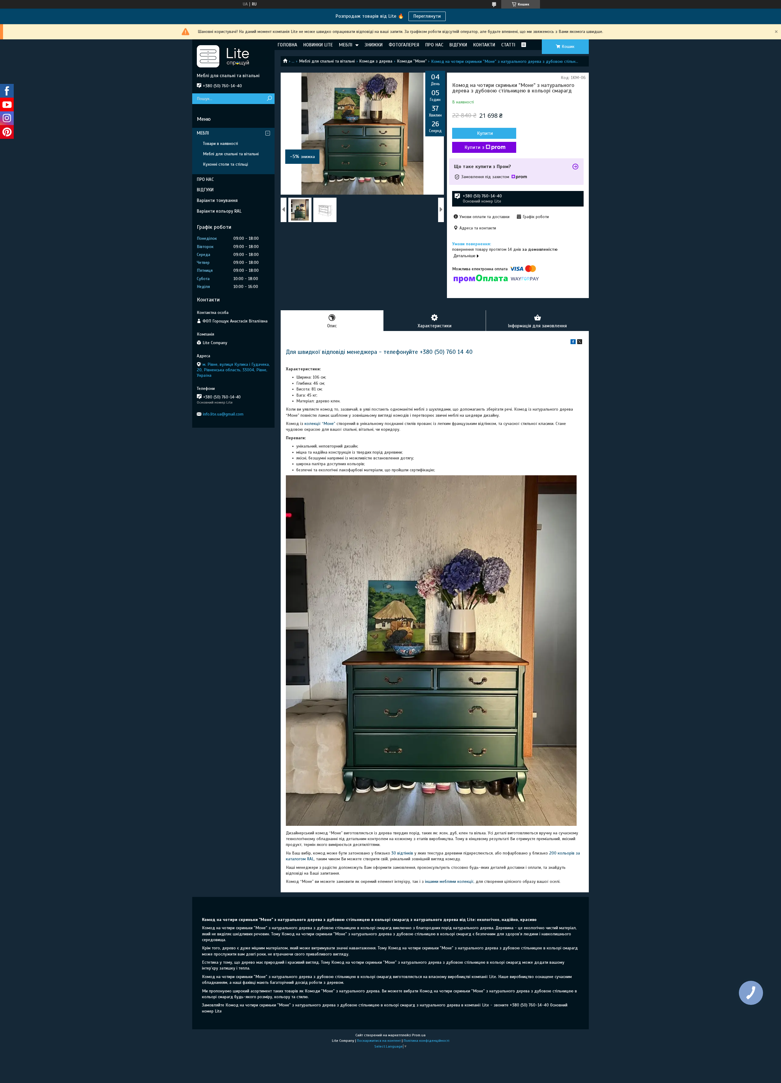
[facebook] (573, 342)
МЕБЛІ (345, 45)
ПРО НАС (434, 45)
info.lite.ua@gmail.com (223, 414)
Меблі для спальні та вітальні (327, 61)
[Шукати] (269, 98)
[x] (579, 342)
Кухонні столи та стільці (225, 164)
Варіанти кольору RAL (219, 211)
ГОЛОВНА (287, 45)
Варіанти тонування (217, 200)
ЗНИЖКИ (374, 45)
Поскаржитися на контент (379, 1040)
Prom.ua (419, 1035)
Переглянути (427, 16)
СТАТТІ (508, 45)
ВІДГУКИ (458, 45)
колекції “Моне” (320, 423)
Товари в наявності (220, 143)
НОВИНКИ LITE (318, 45)
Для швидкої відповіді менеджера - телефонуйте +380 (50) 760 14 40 (379, 352)
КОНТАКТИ (484, 45)
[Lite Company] (233, 56)
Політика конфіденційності (426, 1040)
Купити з (474, 147)
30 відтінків (402, 853)
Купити (485, 133)
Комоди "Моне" (412, 61)
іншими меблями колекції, (449, 881)
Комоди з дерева (375, 61)
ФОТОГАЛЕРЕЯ (404, 45)
